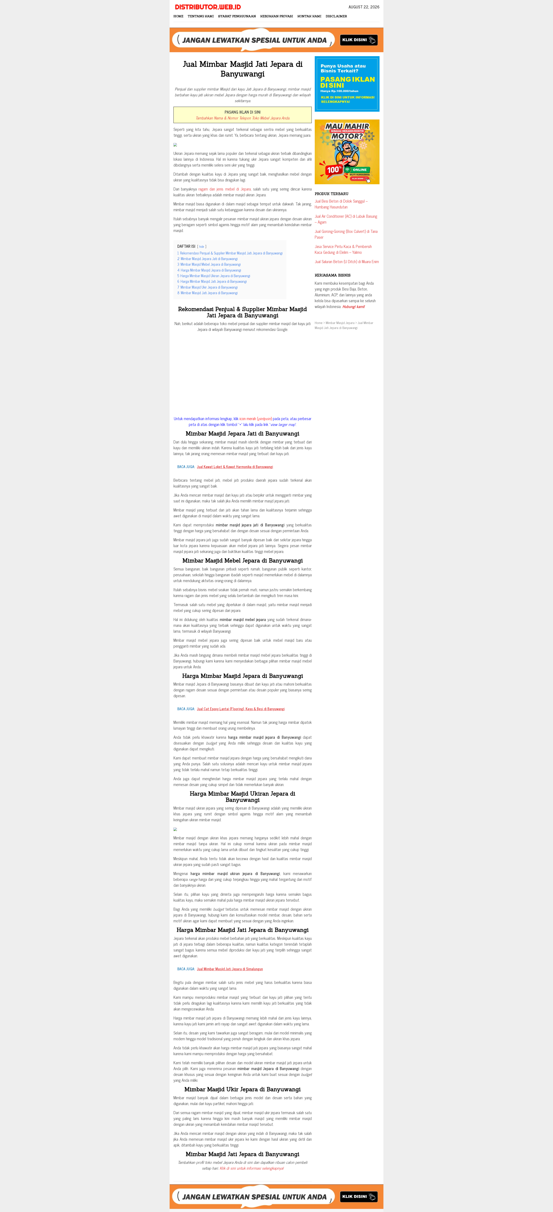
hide (201, 246)
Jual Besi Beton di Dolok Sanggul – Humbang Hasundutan (341, 204)
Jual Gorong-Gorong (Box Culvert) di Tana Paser (346, 234)
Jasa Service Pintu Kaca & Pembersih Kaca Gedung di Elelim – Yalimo (343, 249)
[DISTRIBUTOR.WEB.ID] (207, 6)
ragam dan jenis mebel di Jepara (225, 189)
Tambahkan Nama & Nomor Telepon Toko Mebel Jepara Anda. (242, 117)
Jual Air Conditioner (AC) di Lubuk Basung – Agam (346, 219)
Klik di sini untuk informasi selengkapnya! (251, 1168)
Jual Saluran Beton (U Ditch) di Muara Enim (347, 261)
